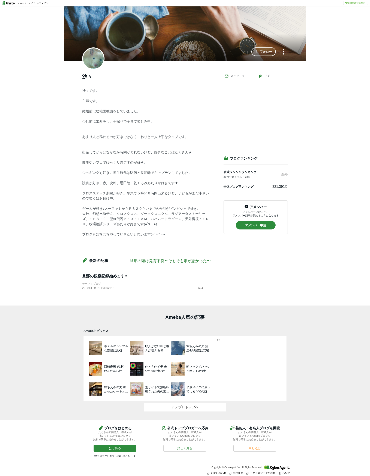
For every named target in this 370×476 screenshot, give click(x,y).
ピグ (267, 76)
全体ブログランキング (239, 186)
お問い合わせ (218, 473)
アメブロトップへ (185, 407)
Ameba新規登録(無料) (355, 2)
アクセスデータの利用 (263, 473)
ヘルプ (286, 473)
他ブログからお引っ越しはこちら (113, 455)
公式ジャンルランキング (240, 172)
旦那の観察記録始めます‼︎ (104, 276)
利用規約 (238, 473)
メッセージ (237, 76)
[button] (263, 51)
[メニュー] (283, 52)
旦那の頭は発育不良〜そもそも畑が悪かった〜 (170, 261)
